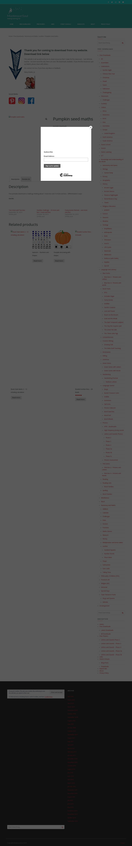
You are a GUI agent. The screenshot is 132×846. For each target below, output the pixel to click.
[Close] (90, 127)
